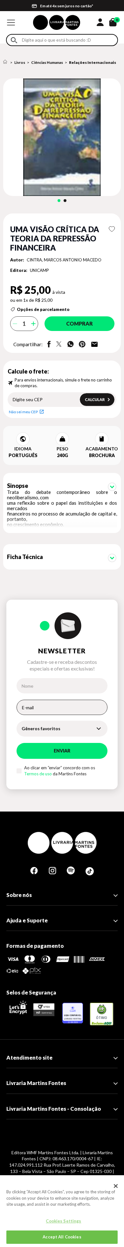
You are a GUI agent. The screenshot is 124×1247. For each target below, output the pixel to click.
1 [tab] (59, 200)
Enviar (62, 750)
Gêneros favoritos (41, 728)
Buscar (14, 40)
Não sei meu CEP (23, 411)
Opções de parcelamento (43, 309)
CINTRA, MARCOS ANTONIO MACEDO (64, 259)
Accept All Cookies (62, 1236)
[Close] (116, 1186)
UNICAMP (39, 270)
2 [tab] (65, 200)
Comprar (79, 323)
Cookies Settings (63, 1220)
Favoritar (112, 229)
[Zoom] (62, 137)
